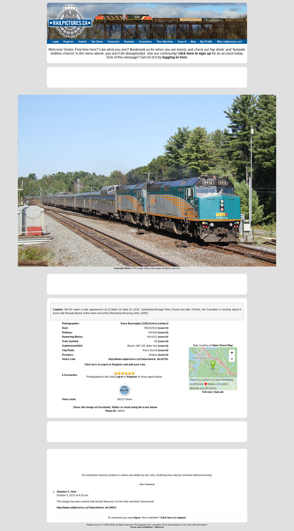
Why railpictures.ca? (229, 41)
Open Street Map (222, 345)
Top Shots (97, 41)
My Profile (206, 41)
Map (193, 41)
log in (137, 517)
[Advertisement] (147, 77)
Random (129, 41)
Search (182, 41)
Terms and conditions (141, 527)
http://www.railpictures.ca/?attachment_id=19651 (86, 507)
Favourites (145, 41)
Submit (82, 41)
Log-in (119, 376)
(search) (162, 328)
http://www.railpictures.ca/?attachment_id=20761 (138, 359)
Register (68, 41)
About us (159, 527)
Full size (207, 392)
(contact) (162, 323)
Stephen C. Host (66, 491)
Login (55, 41)
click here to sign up (194, 53)
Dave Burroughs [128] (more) (139, 323)
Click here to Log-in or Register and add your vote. (115, 364)
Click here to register (173, 517)
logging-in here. (175, 57)
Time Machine (164, 41)
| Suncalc (218, 392)
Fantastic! (113, 41)
